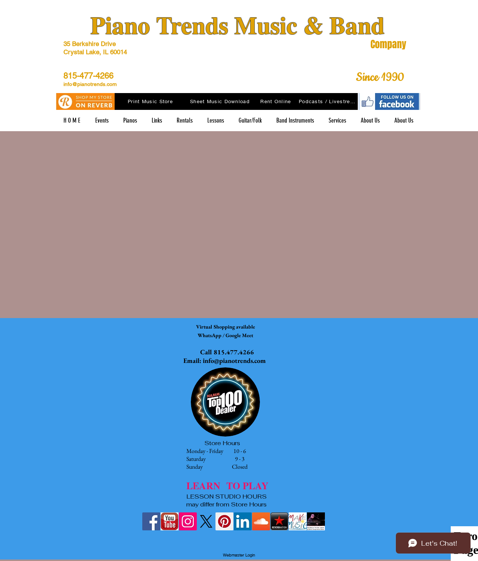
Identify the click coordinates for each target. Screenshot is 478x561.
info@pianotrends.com (90, 84)
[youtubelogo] (170, 521)
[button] (156, 120)
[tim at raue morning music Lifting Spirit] (316, 521)
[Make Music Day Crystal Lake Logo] (298, 521)
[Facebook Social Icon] (151, 521)
